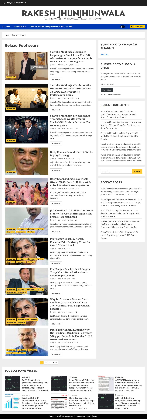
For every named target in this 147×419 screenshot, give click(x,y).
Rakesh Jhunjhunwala (73, 13)
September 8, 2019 (67, 189)
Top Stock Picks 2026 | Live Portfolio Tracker (50, 26)
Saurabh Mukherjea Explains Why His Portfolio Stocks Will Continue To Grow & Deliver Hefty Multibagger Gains (70, 90)
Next (55, 362)
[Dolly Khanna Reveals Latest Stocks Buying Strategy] (26, 161)
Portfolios (19, 26)
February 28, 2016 (67, 312)
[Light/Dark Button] (122, 26)
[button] (127, 26)
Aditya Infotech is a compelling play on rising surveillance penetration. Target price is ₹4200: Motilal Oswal (127, 403)
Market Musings (23, 320)
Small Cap (10, 232)
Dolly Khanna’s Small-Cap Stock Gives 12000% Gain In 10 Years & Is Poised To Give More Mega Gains (70, 182)
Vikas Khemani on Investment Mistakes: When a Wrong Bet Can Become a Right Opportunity (121, 125)
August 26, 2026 (123, 391)
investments (11, 77)
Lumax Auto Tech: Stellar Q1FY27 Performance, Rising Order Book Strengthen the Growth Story (119, 114)
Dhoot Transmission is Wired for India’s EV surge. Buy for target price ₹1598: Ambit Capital (119, 235)
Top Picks (31, 232)
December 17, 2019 (67, 98)
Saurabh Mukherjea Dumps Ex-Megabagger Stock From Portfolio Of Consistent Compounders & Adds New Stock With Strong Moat (71, 56)
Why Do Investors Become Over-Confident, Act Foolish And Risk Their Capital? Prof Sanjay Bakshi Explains (70, 304)
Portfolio (40, 229)
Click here (105, 54)
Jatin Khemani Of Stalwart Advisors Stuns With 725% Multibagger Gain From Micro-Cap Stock (71, 213)
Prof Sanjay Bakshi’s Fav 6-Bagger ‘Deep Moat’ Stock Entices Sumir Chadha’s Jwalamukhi (70, 272)
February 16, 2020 (66, 65)
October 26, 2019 (66, 129)
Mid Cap (21, 229)
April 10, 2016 (65, 279)
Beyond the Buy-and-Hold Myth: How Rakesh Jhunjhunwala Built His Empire (119, 136)
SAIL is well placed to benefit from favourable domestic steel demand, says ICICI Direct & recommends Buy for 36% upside (121, 147)
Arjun (54, 65)
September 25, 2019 (67, 159)
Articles (6, 26)
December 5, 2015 (66, 343)
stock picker (21, 232)
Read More (56, 80)
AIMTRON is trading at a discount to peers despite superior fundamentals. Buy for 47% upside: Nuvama (120, 213)
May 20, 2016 (64, 249)
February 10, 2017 (66, 220)
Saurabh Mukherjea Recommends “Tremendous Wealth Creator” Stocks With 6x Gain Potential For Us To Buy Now (70, 120)
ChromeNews (81, 416)
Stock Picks (22, 292)
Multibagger (30, 229)
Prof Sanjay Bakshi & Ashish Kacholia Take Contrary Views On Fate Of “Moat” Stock (70, 242)
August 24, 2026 (77, 409)
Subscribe (139, 26)
